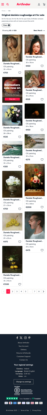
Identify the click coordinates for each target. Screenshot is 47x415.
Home (3, 11)
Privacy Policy (36, 410)
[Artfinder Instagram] (25, 337)
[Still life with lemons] (12, 266)
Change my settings (23, 382)
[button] (39, 30)
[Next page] (43, 321)
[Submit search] (7, 4)
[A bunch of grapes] (12, 228)
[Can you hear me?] (35, 232)
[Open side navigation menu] (2, 4)
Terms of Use (25, 410)
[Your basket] (44, 4)
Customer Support (23, 356)
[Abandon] (12, 55)
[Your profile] (39, 4)
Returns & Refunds (23, 353)
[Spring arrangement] (35, 186)
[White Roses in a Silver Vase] (12, 191)
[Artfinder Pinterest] (29, 337)
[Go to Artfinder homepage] (23, 4)
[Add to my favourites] (19, 72)
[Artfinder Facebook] (17, 337)
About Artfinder (23, 343)
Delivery (23, 350)
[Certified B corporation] (23, 390)
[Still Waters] (35, 148)
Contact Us (23, 360)
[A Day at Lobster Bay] (12, 155)
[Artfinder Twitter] (21, 337)
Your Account (23, 346)
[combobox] (39, 30)
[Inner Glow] (35, 51)
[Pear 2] (35, 118)
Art (9, 11)
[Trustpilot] (23, 398)
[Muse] (35, 85)
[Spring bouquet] (12, 122)
